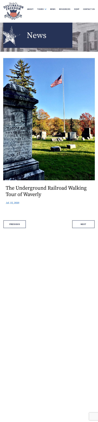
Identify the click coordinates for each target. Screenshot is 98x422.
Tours (40, 9)
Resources (64, 9)
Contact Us (89, 9)
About (30, 9)
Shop (76, 9)
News (53, 9)
